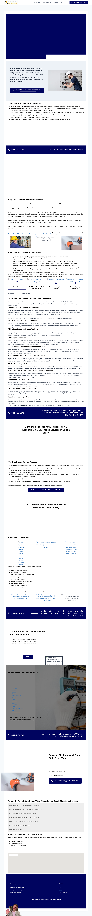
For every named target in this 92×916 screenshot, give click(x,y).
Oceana (14, 706)
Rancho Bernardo (22, 234)
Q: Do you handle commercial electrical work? (20, 825)
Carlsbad (15, 234)
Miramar (10, 234)
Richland (30, 234)
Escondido (39, 234)
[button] (17, 782)
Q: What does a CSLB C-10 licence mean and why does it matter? (24, 805)
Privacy (54, 899)
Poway (34, 234)
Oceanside (48, 234)
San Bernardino (16, 712)
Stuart (13, 710)
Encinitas (72, 232)
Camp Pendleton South (17, 708)
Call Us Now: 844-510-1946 (79, 2)
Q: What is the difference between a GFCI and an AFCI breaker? (24, 821)
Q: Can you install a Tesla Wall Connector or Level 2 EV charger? (24, 817)
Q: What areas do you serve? (15, 829)
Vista (44, 234)
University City (78, 232)
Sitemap (59, 899)
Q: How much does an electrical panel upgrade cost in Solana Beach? (25, 809)
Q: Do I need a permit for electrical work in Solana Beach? (22, 813)
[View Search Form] (61, 2)
